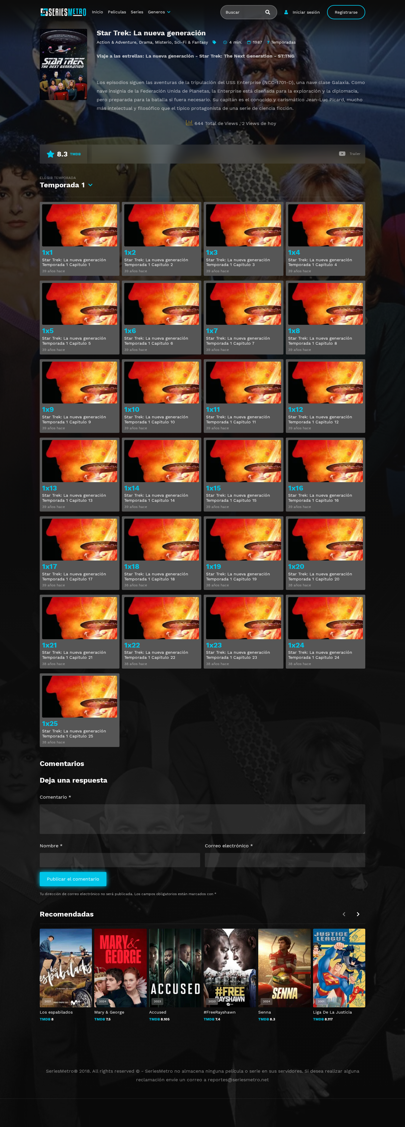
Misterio (163, 42)
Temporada (62, 182)
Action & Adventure (116, 42)
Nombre (51, 846)
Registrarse (346, 12)
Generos (156, 12)
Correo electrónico (229, 846)
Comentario (55, 797)
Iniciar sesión (306, 12)
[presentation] (358, 914)
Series (137, 12)
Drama (145, 42)
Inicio (97, 12)
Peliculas (117, 12)
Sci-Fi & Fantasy (191, 42)
